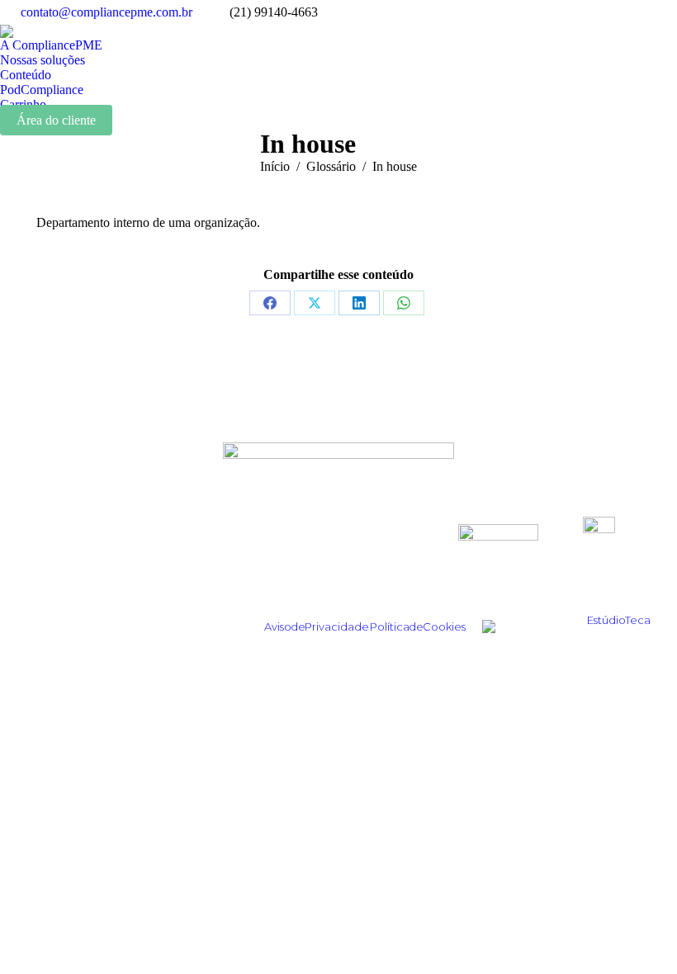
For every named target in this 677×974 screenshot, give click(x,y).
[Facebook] (270, 303)
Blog (125, 571)
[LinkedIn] (359, 303)
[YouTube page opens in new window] (664, 12)
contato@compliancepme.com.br (106, 12)
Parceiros (339, 549)
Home (125, 527)
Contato (339, 593)
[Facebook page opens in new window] (640, 12)
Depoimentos (125, 549)
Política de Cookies (418, 626)
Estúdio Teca (619, 619)
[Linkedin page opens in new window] (615, 12)
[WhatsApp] (403, 303)
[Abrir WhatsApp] (635, 932)
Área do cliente (56, 120)
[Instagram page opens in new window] (590, 12)
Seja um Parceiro (339, 571)
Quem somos (339, 527)
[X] (314, 303)
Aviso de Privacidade (316, 626)
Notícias (125, 593)
